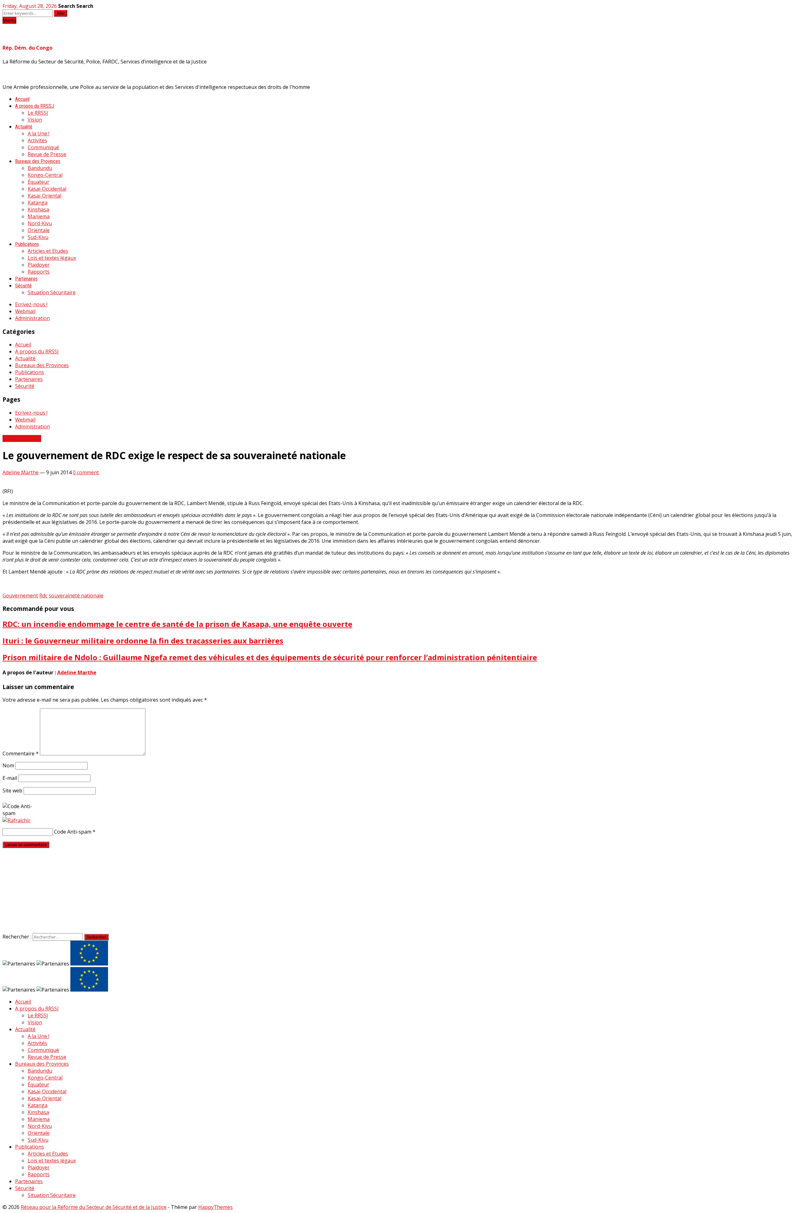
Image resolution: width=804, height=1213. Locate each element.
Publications (27, 244)
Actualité (23, 127)
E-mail (10, 778)
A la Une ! (38, 133)
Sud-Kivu (38, 237)
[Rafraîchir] (16, 820)
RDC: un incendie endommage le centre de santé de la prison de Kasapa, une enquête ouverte (177, 624)
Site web (12, 790)
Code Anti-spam (72, 831)
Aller (61, 13)
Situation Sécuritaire (52, 292)
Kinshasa (38, 209)
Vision (35, 119)
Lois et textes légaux (52, 257)
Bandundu (40, 168)
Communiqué (43, 147)
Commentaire (21, 753)
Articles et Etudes (48, 250)
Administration (32, 318)
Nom (8, 765)
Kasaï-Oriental (44, 195)
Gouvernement (20, 595)
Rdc (43, 595)
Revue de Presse (47, 154)
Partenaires (26, 279)
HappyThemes (215, 1207)
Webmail (25, 311)
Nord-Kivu (40, 223)
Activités (37, 140)
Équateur (38, 181)
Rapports (39, 271)
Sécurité (23, 286)
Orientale (39, 230)
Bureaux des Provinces (37, 161)
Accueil (22, 99)
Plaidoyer (39, 264)
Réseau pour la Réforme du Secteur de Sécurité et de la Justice (93, 1207)
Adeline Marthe (21, 472)
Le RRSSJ (38, 112)
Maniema (39, 216)
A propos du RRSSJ (34, 106)
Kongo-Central (45, 174)
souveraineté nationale (76, 595)
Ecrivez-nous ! (31, 304)
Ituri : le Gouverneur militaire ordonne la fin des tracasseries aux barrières (143, 640)
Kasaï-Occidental (47, 188)
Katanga (37, 202)
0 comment (86, 472)
